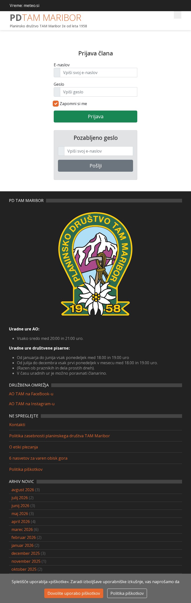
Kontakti (17, 424)
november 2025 (26, 561)
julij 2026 (19, 497)
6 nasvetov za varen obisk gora (38, 458)
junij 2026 (20, 505)
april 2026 (20, 521)
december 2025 (25, 553)
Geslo (59, 84)
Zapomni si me (73, 103)
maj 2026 (19, 513)
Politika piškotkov (26, 469)
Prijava (95, 116)
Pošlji (96, 165)
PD (45, 17)
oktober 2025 (24, 569)
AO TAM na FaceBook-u (31, 394)
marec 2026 (22, 529)
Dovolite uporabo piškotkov (74, 593)
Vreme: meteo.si (24, 5)
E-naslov (62, 65)
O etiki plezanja (23, 447)
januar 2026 (22, 545)
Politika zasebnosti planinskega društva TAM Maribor (59, 436)
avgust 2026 (22, 489)
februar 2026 (23, 537)
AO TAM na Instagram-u (31, 403)
